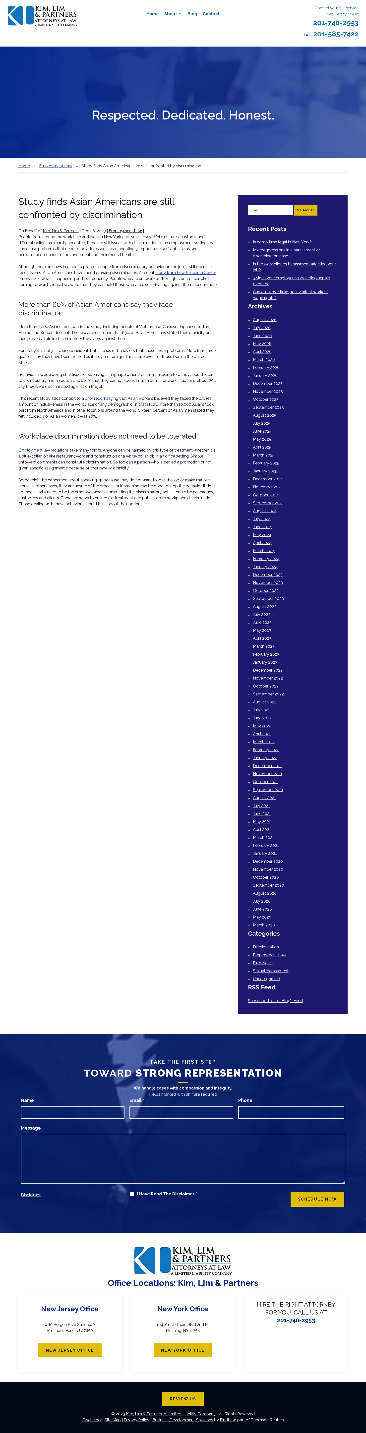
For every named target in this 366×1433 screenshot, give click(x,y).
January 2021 (265, 853)
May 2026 (262, 343)
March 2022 (264, 742)
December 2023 (268, 574)
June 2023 (262, 622)
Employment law (34, 450)
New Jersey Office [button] (70, 1350)
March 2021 (263, 837)
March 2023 (264, 646)
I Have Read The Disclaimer (167, 1194)
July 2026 (262, 327)
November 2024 (268, 487)
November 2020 (268, 869)
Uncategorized (266, 978)
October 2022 (266, 686)
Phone (245, 1100)
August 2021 (264, 797)
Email (136, 1100)
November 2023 (268, 582)
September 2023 (268, 598)
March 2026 (264, 359)
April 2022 (262, 734)
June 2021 (262, 813)
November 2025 (268, 391)
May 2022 (262, 726)
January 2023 (265, 662)
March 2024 (264, 550)
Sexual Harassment (271, 971)
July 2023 (261, 614)
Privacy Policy (136, 1420)
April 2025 (262, 447)
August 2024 (265, 511)
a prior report (93, 398)
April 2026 (262, 351)
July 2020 (262, 901)
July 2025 (261, 423)
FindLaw (228, 1420)
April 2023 (262, 638)
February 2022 (266, 749)
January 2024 (265, 566)
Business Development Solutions (182, 1420)
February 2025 (266, 463)
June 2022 (262, 718)
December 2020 (268, 861)
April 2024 (262, 542)
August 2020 (265, 893)
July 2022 (261, 710)
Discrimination (266, 947)
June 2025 (262, 431)
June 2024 (262, 526)
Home (152, 14)
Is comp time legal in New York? (282, 242)
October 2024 (266, 495)
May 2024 (262, 534)
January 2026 (265, 375)
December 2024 (268, 479)
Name (27, 1100)
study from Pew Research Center (185, 272)
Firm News (263, 963)
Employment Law (125, 231)
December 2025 (268, 383)
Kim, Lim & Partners (61, 231)
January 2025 (265, 471)
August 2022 (264, 702)
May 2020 (262, 917)
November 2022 (268, 678)
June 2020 (262, 909)
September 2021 (268, 789)
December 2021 (267, 765)
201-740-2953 (336, 23)
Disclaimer (31, 1194)
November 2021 (267, 773)
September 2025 (268, 407)
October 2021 (265, 781)
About (170, 14)
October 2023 (266, 590)
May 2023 (262, 630)
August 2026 (265, 319)
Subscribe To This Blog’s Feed (275, 1000)
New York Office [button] (183, 1350)
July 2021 (261, 805)
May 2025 (262, 439)
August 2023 (264, 606)
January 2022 (265, 757)
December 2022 (268, 670)
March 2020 (264, 925)
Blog (192, 14)
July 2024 (262, 518)
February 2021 (266, 845)
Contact (211, 14)
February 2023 (266, 654)
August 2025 (264, 415)
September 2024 (268, 503)
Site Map (113, 1420)
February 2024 (266, 558)
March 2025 (264, 455)
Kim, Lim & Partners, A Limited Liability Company (171, 1414)
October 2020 (266, 877)
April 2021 (262, 829)
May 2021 (262, 821)
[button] (361, 1397)
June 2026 (262, 335)
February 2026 (266, 367)
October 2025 (266, 399)
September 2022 (268, 694)
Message (31, 1128)
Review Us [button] (183, 1399)
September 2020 (268, 885)
